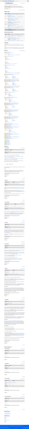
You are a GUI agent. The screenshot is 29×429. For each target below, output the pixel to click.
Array (14, 14)
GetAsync (12, 52)
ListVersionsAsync (10, 37)
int (18, 18)
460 (5, 92)
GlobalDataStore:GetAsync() (9, 158)
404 (5, 138)
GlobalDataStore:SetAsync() (7, 191)
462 (5, 23)
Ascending (18, 38)
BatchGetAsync (10, 14)
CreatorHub (23, 3)
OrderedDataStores (21, 212)
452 (5, 37)
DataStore (10, 157)
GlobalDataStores (8, 212)
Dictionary (19, 14)
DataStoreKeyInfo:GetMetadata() (21, 334)
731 (5, 14)
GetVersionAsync (9, 137)
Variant (17, 24)
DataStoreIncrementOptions (10, 72)
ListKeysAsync (9, 125)
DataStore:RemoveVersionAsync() (7, 259)
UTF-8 (16, 283)
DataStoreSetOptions (9, 63)
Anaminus (28, 427)
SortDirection (14, 38)
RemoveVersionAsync (10, 40)
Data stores (6, 45)
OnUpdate (11, 138)
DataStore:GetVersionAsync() (21, 193)
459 (5, 97)
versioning (17, 212)
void (22, 40)
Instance (14, 29)
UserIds (12, 277)
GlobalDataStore (9, 144)
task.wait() (19, 338)
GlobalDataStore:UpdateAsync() (14, 191)
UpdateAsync (9, 27)
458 (5, 104)
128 (5, 141)
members (6, 29)
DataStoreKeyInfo (20, 47)
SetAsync (9, 24)
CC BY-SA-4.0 (7, 427)
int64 (9, 383)
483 (5, 18)
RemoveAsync (9, 23)
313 (5, 140)
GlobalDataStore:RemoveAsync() (17, 258)
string (14, 18)
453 (5, 128)
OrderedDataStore (10, 48)
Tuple (8, 17)
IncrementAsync (10, 18)
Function (21, 27)
